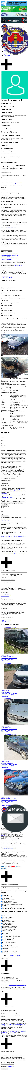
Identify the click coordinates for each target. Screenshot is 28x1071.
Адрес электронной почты (7, 977)
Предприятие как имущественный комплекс (13, 908)
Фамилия (17, 1011)
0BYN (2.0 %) (4, 503)
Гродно (10, 848)
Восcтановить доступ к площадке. (17, 985)
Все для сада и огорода (8, 939)
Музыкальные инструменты (9, 951)
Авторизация (10, 1066)
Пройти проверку (5, 256)
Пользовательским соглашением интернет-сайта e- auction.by (13, 1031)
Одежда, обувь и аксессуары (9, 927)
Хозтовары (5, 949)
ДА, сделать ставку (5, 594)
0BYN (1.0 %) (22, 501)
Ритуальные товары (7, 930)
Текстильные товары (7, 945)
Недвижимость (6, 895)
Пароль (16, 978)
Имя (16, 1013)
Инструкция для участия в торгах (9, 253)
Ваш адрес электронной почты (8, 1010)
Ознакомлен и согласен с (12, 183)
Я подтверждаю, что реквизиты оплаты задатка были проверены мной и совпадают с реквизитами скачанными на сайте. (14, 245)
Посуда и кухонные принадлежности (11, 936)
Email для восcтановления (7, 1062)
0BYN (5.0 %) (4, 504)
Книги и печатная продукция (9, 946)
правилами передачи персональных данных (11, 956)
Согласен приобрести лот (7, 536)
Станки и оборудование (8, 899)
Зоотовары (5, 948)
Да (1, 518)
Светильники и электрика (9, 938)
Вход (2, 991)
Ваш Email (3, 888)
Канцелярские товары (8, 932)
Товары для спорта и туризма (9, 929)
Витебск (4, 848)
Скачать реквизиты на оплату (8, 227)
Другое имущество (7, 901)
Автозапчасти (5, 943)
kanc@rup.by (3, 835)
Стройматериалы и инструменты (10, 935)
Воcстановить (4, 1069)
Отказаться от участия (6, 277)
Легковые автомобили (8, 896)
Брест (2, 848)
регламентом (18, 183)
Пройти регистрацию (6, 259)
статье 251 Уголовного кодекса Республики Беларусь (11, 490)
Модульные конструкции (8, 952)
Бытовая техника (6, 918)
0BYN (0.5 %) (14, 501)
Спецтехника (5, 898)
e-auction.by (15, 842)
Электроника (5, 920)
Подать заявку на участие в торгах (9, 257)
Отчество (17, 1015)
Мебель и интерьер (7, 923)
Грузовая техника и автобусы (9, 902)
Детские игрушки (6, 941)
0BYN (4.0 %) (19, 503)
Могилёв (13, 848)
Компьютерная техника (8, 917)
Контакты (6, 56)
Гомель (7, 848)
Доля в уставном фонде (8, 907)
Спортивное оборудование (9, 942)
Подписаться (4, 958)
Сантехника (5, 933)
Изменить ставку (5, 520)
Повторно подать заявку (7, 276)
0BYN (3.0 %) (12, 503)
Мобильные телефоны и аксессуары (11, 915)
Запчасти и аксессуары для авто (10, 926)
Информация (7, 55)
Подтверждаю (4, 493)
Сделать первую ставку (6, 497)
